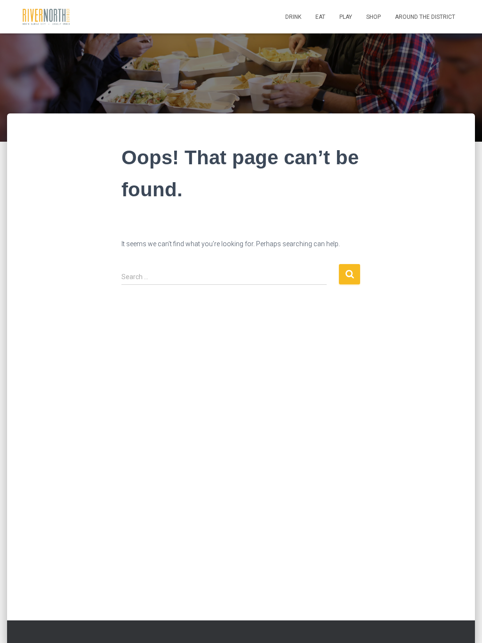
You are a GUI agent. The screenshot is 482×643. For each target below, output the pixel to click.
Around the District (425, 17)
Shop (373, 17)
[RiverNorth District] (46, 17)
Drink (293, 17)
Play (345, 17)
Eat (320, 17)
